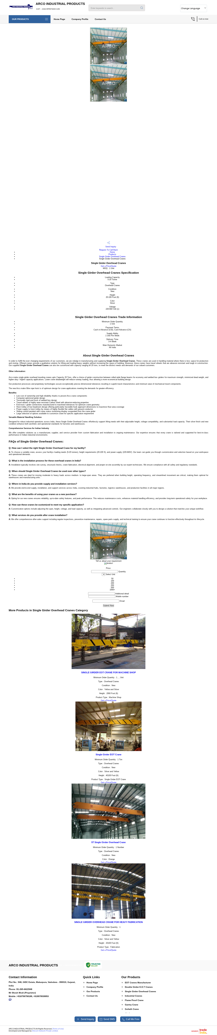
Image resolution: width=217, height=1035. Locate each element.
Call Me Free (133, 1019)
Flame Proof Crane (134, 1000)
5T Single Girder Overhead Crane (108, 842)
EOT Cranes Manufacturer (138, 982)
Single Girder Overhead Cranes (112, 256)
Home (112, 252)
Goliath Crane (132, 1009)
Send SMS (109, 1019)
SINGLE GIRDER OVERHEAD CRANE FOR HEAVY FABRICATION (108, 922)
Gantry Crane (131, 1004)
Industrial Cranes (133, 996)
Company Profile (80, 19)
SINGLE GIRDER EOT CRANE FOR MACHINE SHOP (108, 672)
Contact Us (100, 19)
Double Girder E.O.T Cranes (139, 987)
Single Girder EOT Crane (108, 754)
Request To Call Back (108, 250)
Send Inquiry (110, 247)
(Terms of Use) (58, 1029)
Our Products (20, 19)
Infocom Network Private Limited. (45, 1031)
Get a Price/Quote (108, 266)
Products (112, 254)
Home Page (59, 19)
